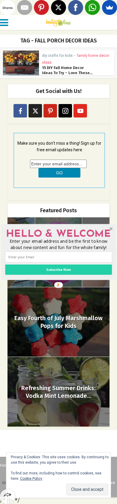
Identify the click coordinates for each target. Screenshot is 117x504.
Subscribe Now (58, 269)
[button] (58, 234)
